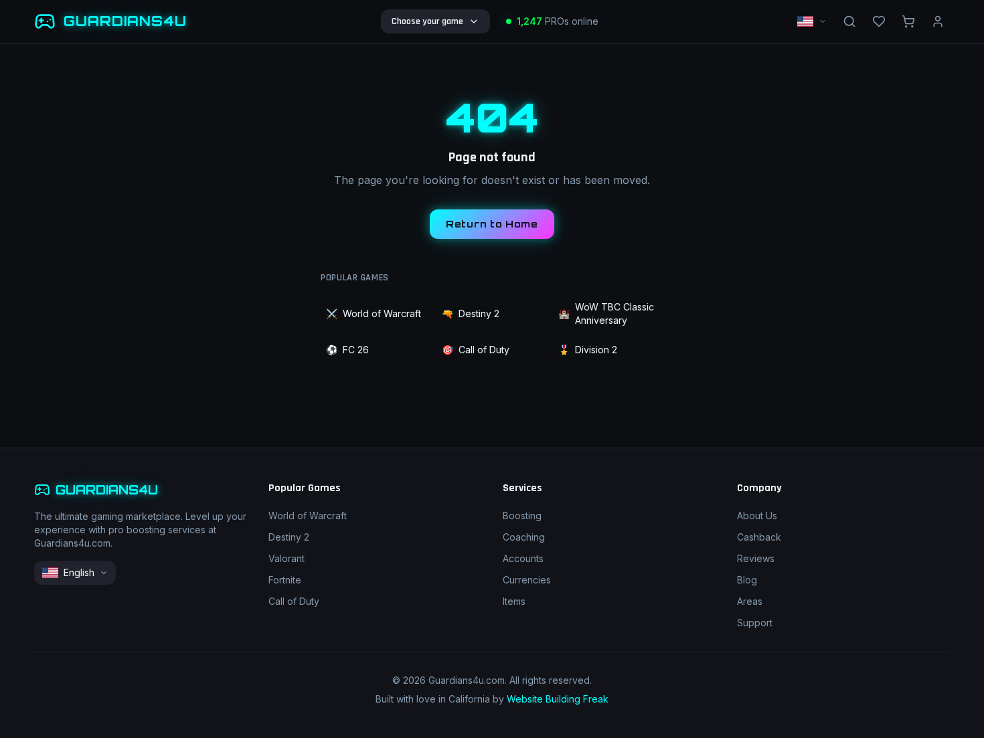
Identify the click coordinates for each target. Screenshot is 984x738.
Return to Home (492, 223)
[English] (812, 21)
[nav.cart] (908, 21)
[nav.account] (938, 21)
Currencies (527, 579)
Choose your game (427, 21)
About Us (757, 515)
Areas (749, 601)
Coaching (524, 537)
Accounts (523, 558)
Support (754, 622)
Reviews (755, 558)
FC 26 (347, 349)
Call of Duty (475, 349)
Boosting (522, 515)
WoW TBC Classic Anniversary (606, 313)
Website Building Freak (557, 699)
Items (514, 601)
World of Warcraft (373, 313)
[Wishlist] (879, 21)
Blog (747, 579)
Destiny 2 (470, 313)
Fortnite (284, 579)
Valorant (286, 558)
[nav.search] (849, 21)
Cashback (759, 537)
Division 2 (587, 349)
